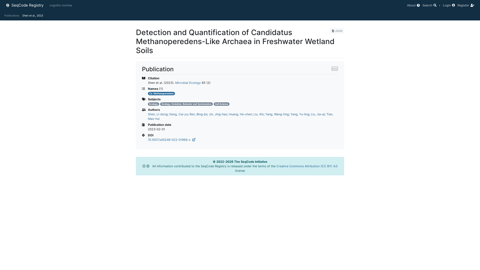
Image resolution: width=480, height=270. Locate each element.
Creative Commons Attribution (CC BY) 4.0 (307, 166)
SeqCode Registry (27, 5)
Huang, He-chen (240, 114)
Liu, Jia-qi (318, 114)
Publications (11, 15)
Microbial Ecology (188, 83)
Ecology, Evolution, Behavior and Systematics (187, 104)
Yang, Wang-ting (277, 114)
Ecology (153, 104)
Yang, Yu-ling (299, 114)
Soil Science (221, 104)
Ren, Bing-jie (198, 114)
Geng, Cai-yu (178, 114)
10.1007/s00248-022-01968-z (170, 140)
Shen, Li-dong (158, 114)
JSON (338, 30)
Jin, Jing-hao (218, 114)
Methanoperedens (161, 93)
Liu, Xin (259, 114)
